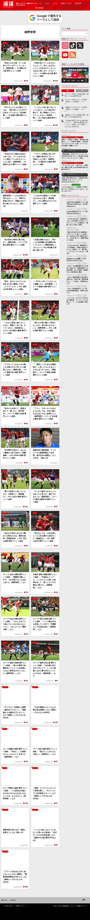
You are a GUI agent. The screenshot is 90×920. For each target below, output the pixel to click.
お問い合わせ (9, 905)
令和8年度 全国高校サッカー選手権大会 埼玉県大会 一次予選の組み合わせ (77, 204)
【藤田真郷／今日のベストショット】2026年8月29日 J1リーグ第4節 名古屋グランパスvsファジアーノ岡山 (74, 156)
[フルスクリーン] (86, 80)
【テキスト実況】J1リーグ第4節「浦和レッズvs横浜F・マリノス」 (76, 101)
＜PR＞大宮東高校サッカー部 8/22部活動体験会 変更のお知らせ (77, 290)
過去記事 (78, 3)
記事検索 (40, 8)
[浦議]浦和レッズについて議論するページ (19, 4)
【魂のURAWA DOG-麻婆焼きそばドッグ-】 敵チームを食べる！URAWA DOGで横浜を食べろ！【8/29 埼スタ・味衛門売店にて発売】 (77, 236)
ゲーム (55, 3)
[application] (75, 75)
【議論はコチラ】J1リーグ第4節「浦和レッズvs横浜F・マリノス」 (76, 109)
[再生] (64, 80)
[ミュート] (82, 80)
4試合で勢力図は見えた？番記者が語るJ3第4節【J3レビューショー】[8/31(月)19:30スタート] (74, 180)
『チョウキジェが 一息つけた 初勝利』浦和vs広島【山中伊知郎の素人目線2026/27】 (74, 167)
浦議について (20, 905)
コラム (47, 3)
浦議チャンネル (66, 3)
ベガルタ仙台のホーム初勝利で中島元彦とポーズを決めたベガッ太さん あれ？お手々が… (74, 189)
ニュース (39, 3)
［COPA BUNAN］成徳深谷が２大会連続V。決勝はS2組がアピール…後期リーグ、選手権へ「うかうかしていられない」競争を (77, 249)
